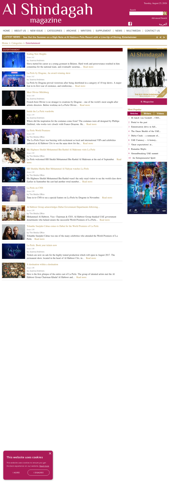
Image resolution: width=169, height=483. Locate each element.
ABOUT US (20, 30)
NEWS (118, 30)
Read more (44, 466)
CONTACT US (152, 30)
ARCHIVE (71, 30)
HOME (6, 30)
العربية (163, 24)
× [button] (50, 453)
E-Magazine (147, 101)
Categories (17, 43)
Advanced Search (159, 17)
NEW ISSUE (36, 30)
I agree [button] (16, 472)
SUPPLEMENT (103, 30)
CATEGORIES (54, 30)
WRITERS (86, 30)
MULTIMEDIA (133, 30)
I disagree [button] (39, 472)
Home (5, 43)
